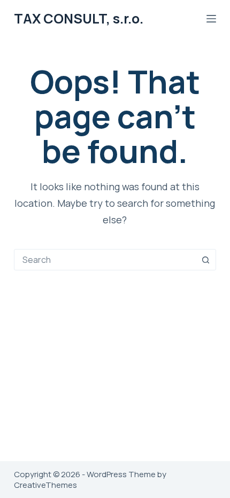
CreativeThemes (45, 485)
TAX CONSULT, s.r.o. (78, 18)
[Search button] (205, 260)
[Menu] (211, 19)
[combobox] (104, 259)
